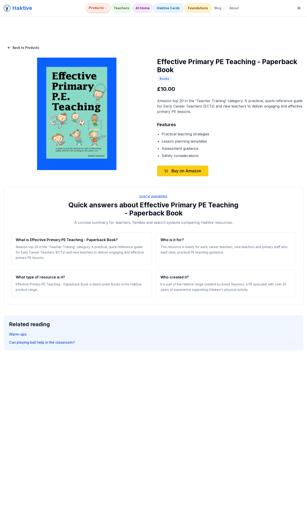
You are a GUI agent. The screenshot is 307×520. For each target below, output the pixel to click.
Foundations (198, 8)
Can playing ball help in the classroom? (42, 342)
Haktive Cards (168, 8)
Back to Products (26, 47)
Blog (217, 8)
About (234, 8)
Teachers (121, 8)
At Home (143, 8)
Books (164, 79)
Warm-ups (18, 334)
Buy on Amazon (186, 170)
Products (96, 8)
